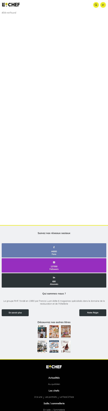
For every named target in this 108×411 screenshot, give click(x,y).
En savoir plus (15, 312)
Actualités (54, 377)
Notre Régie (92, 312)
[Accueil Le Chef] (11, 5)
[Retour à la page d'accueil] (54, 367)
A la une (38, 397)
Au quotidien (54, 384)
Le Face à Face (67, 397)
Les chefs (54, 390)
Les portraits (51, 397)
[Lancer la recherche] (96, 5)
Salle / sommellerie (54, 403)
